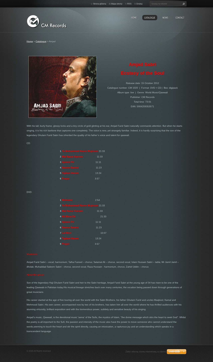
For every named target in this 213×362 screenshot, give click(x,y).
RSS (129, 4)
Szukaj (183, 3)
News (165, 17)
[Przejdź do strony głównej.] (52, 21)
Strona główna (99, 4)
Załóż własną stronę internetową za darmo (145, 351)
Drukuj (139, 4)
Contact (180, 17)
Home (134, 17)
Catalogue (149, 17)
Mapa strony (116, 4)
